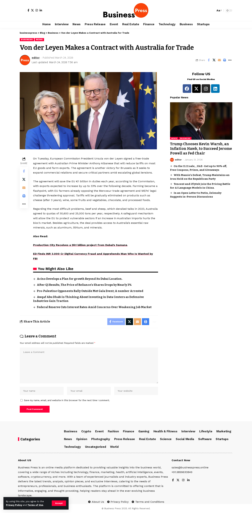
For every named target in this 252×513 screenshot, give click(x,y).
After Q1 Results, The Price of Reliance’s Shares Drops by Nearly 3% (84, 284)
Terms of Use (35, 505)
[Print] (224, 60)
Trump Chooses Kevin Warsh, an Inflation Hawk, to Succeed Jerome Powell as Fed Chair (201, 149)
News (39, 39)
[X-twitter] (196, 88)
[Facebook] (28, 10)
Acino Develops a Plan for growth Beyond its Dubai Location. (79, 278)
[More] (229, 60)
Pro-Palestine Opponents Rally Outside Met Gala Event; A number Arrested (90, 291)
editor (36, 57)
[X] (32, 10)
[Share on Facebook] (208, 60)
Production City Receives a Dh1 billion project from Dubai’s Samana (80, 245)
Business (27, 39)
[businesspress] (126, 10)
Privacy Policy (14, 505)
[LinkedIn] (41, 10)
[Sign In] (23, 10)
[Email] (219, 60)
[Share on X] (214, 60)
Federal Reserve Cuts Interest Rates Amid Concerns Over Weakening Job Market (94, 307)
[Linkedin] (215, 88)
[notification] (212, 10)
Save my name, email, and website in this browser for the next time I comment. (67, 400)
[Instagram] (37, 10)
